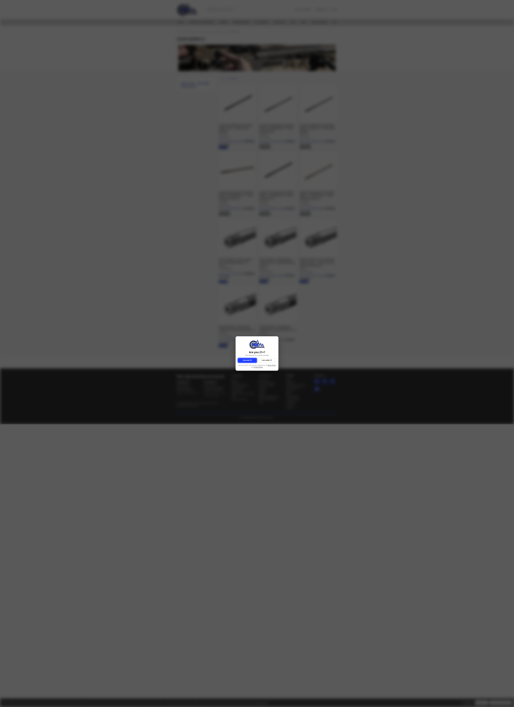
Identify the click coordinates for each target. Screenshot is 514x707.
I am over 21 (247, 360)
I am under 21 (267, 360)
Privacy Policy (258, 367)
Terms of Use (271, 365)
